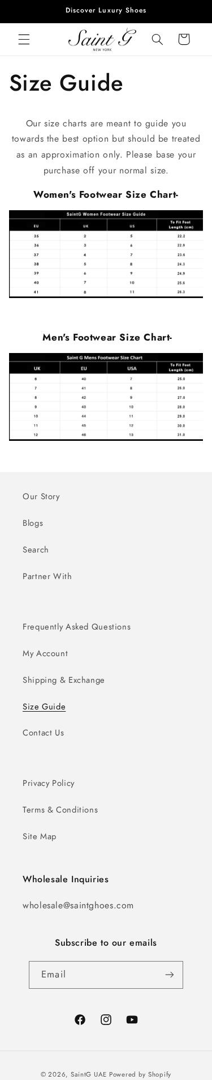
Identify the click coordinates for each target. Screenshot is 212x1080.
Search (36, 549)
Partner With (47, 576)
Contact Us (43, 732)
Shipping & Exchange (64, 680)
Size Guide (44, 706)
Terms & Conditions (60, 809)
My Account (45, 653)
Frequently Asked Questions (77, 626)
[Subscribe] (169, 975)
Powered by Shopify (140, 1074)
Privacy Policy (49, 783)
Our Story (41, 496)
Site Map (40, 836)
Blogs (33, 523)
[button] (24, 39)
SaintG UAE (89, 1074)
